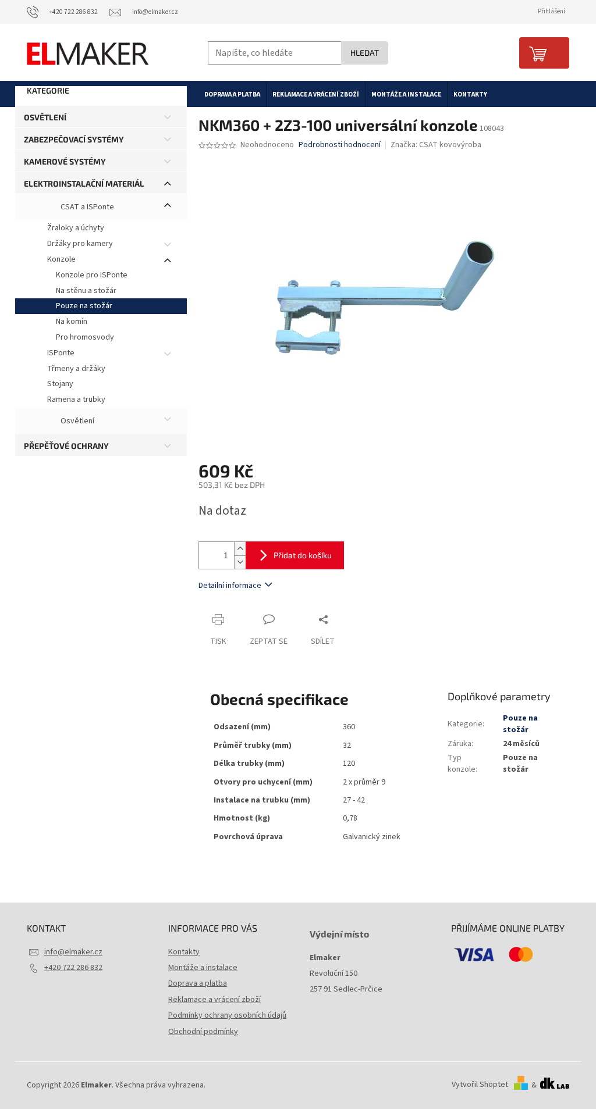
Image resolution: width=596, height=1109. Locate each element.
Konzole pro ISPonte (91, 275)
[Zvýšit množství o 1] (240, 548)
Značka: (436, 145)
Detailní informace (229, 585)
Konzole (61, 259)
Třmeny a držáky (76, 369)
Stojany (60, 384)
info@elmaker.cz (73, 952)
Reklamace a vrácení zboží (214, 999)
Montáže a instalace (202, 968)
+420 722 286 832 (73, 968)
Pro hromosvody (85, 337)
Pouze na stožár (84, 306)
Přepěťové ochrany (66, 446)
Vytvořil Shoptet (480, 1085)
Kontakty (184, 952)
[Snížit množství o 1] (240, 562)
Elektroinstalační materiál (84, 183)
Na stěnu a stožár (86, 291)
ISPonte (60, 353)
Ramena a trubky (76, 399)
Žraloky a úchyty (75, 228)
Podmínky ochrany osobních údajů (227, 1015)
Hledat (364, 53)
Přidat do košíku (303, 555)
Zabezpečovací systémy (74, 139)
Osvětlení (45, 117)
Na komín (71, 321)
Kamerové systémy (65, 161)
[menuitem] (232, 94)
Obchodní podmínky (203, 1031)
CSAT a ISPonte (86, 207)
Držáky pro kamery (80, 243)
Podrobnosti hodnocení (340, 145)
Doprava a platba (197, 983)
